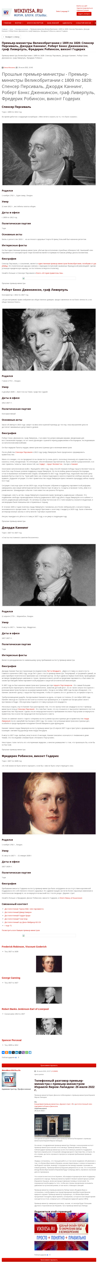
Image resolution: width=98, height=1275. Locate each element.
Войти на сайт (82, 6)
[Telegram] (30, 1052)
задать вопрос (84, 14)
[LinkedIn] (16, 1052)
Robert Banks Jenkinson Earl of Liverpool (25, 1009)
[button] (8, 925)
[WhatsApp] (26, 1052)
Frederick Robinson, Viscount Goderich (24, 946)
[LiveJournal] (20, 1052)
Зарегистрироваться (85, 8)
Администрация (83, 10)
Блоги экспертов (35, 23)
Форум (18, 23)
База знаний (53, 23)
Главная (7, 23)
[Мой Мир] (9, 1052)
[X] (13, 1052)
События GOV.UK (83, 23)
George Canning (11, 977)
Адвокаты (67, 23)
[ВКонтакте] (3, 1052)
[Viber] (23, 1052)
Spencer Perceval (12, 1040)
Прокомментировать (49, 1065)
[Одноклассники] (6, 1052)
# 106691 (55, 1071)
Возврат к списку (12, 37)
